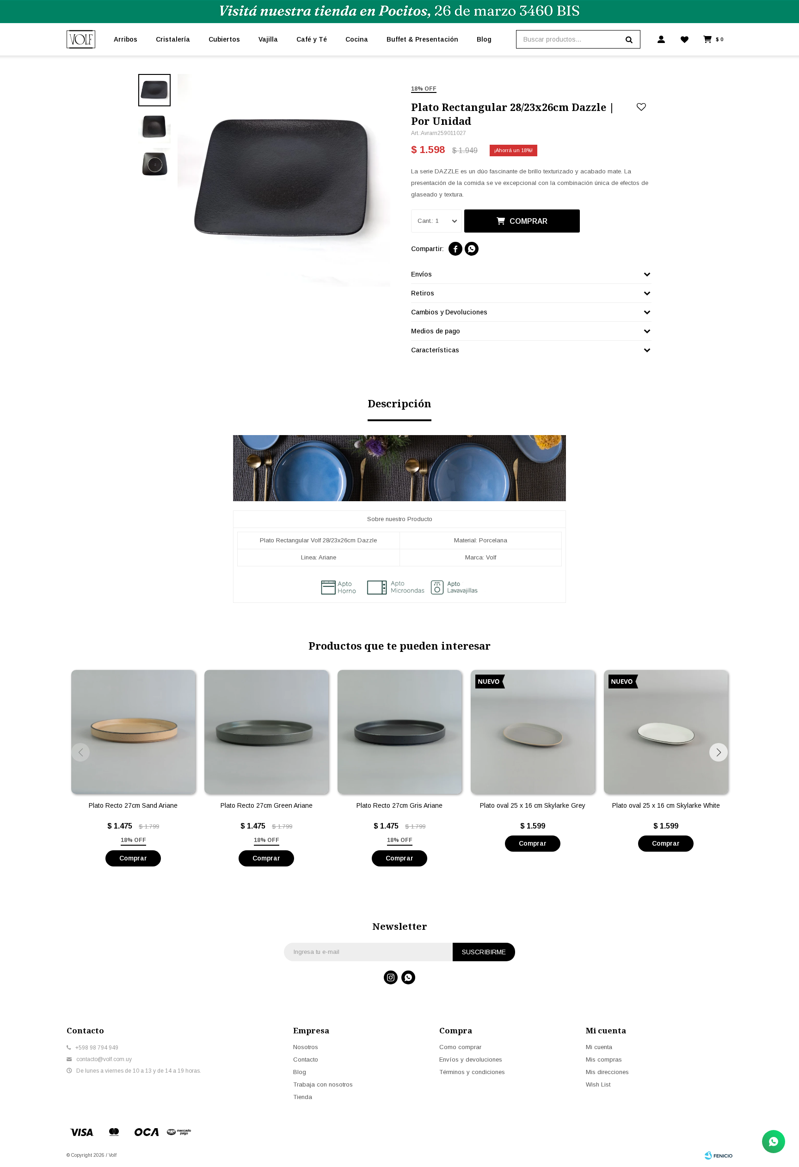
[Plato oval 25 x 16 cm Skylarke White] (666, 732)
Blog (484, 39)
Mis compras (604, 1059)
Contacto (305, 1059)
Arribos (125, 39)
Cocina (356, 39)
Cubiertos (224, 39)
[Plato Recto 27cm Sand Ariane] (133, 732)
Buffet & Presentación (422, 39)
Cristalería (173, 39)
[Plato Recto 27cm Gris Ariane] (399, 732)
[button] (718, 752)
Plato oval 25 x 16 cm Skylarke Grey (532, 805)
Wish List (598, 1084)
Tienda (302, 1096)
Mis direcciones (607, 1072)
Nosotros (305, 1047)
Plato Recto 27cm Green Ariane (267, 805)
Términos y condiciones (472, 1072)
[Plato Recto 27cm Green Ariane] (266, 732)
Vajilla (268, 39)
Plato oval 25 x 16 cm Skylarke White (666, 805)
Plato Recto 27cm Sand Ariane (133, 805)
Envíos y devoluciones (470, 1059)
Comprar (528, 221)
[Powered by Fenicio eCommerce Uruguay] (718, 1155)
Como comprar (460, 1047)
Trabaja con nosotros (323, 1084)
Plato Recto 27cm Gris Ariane (399, 805)
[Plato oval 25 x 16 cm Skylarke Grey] (533, 732)
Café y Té (311, 39)
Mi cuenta (599, 1047)
